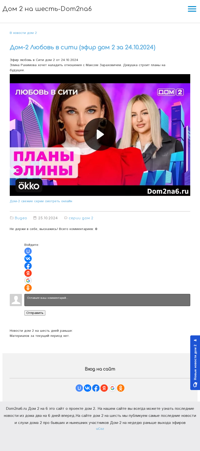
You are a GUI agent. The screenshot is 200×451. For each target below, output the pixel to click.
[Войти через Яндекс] (28, 273)
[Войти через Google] (28, 280)
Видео (21, 218)
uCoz (100, 428)
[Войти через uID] (28, 251)
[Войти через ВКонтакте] (28, 258)
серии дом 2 (81, 218)
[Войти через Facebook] (28, 266)
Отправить (34, 313)
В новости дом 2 (23, 32)
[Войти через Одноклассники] (28, 287)
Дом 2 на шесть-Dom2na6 (47, 8)
